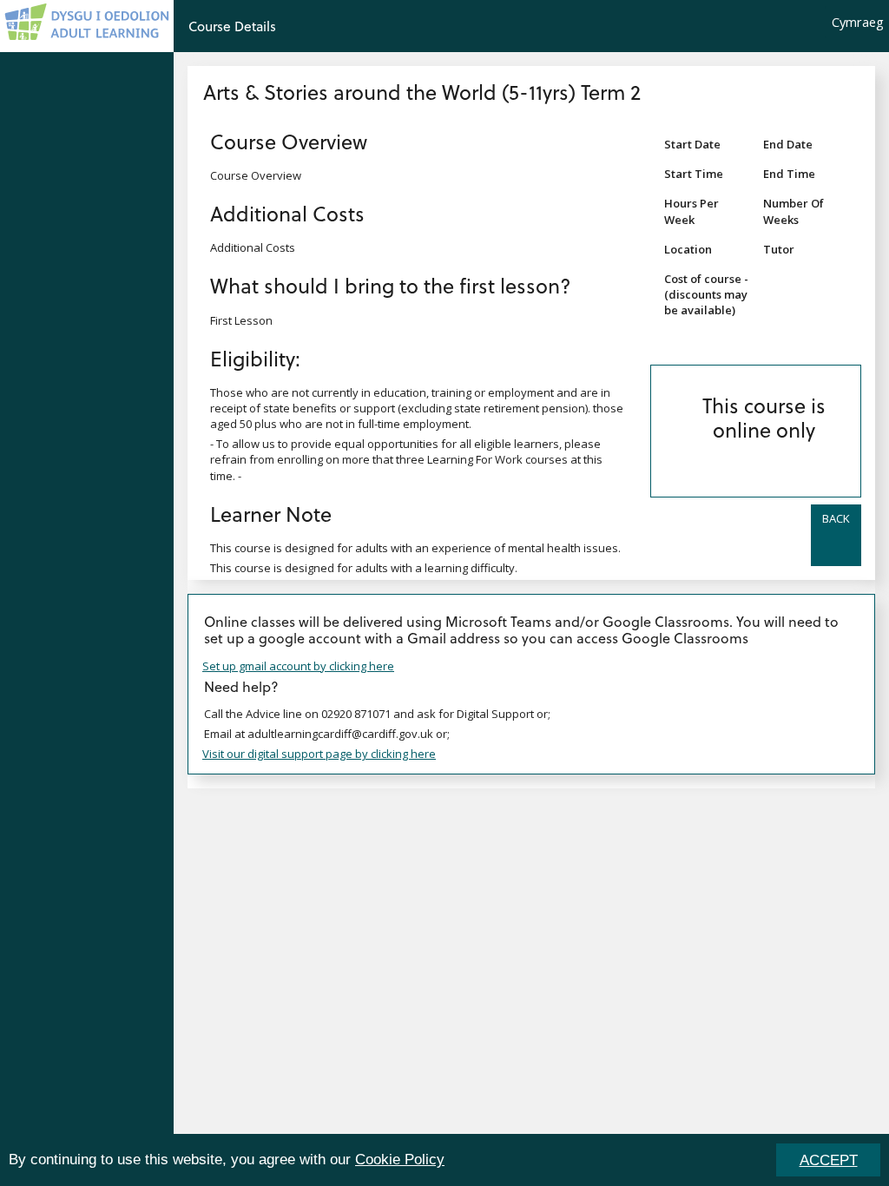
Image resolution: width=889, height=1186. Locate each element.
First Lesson (241, 320)
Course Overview (288, 141)
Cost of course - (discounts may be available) (706, 294)
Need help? (241, 686)
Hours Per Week (691, 211)
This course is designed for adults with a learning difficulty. (363, 568)
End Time (789, 173)
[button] (836, 535)
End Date (788, 144)
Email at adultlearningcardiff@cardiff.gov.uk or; (327, 733)
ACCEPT (829, 1160)
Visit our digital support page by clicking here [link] (319, 753)
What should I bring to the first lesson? (390, 285)
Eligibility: (255, 358)
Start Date (692, 144)
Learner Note (271, 513)
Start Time (693, 173)
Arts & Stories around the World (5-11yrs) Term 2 (422, 91)
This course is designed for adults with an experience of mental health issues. (415, 548)
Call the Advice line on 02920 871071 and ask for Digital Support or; (377, 713)
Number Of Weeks (793, 211)
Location (688, 249)
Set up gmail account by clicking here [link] (298, 666)
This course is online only (764, 417)
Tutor (778, 249)
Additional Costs (287, 213)
